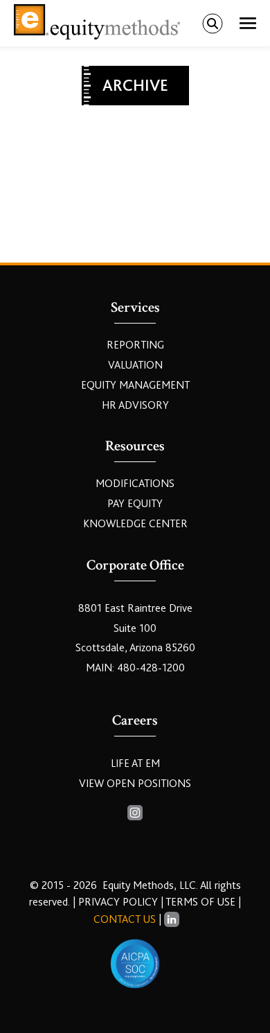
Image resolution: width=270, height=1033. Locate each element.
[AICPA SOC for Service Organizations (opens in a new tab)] (135, 964)
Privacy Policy (119, 902)
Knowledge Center (135, 524)
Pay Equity (135, 503)
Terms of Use (200, 902)
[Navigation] (248, 23)
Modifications (135, 483)
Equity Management (135, 385)
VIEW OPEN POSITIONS (135, 783)
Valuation (135, 365)
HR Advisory (135, 405)
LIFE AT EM (135, 763)
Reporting (135, 345)
